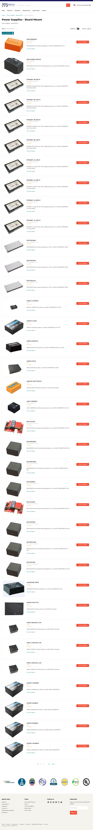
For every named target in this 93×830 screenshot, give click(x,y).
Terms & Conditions (29, 806)
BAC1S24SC (31, 502)
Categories (17, 10)
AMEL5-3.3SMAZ (32, 301)
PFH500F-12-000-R (33, 180)
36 (49, 764)
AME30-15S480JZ (33, 743)
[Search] (68, 5)
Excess (26, 804)
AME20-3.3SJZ (32, 321)
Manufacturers (26, 10)
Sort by (4, 28)
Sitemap (46, 824)
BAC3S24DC (31, 522)
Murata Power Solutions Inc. (32, 423)
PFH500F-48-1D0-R (33, 100)
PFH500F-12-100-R (33, 160)
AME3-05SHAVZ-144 (34, 623)
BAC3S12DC (31, 562)
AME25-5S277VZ (33, 603)
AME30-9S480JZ (32, 723)
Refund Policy (28, 808)
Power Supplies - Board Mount (15, 15)
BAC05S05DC (31, 442)
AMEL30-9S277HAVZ (34, 381)
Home (3, 10)
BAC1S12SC (31, 422)
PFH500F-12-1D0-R (33, 220)
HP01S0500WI (32, 39)
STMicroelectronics (31, 61)
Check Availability (82, 42)
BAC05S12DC (31, 542)
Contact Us (4, 808)
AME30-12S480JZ (33, 683)
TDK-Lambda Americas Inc (32, 81)
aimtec (28, 302)
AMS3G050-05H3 (33, 582)
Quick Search (36, 10)
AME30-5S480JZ (32, 703)
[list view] (90, 29)
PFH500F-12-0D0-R (33, 200)
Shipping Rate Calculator (8, 810)
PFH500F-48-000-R (33, 80)
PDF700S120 (31, 281)
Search (3, 824)
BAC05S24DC (31, 462)
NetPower (29, 584)
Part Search (4, 812)
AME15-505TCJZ (32, 341)
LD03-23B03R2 (32, 401)
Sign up (73, 813)
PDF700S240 (31, 261)
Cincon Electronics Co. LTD (32, 242)
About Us (9, 10)
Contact (44, 10)
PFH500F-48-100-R (33, 140)
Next (53, 764)
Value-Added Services (30, 802)
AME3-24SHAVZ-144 (34, 663)
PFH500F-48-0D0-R (33, 120)
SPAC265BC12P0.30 (34, 59)
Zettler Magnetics (30, 41)
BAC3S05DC (31, 482)
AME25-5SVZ (31, 361)
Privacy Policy (28, 810)
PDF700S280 (31, 240)
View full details (31, 49)
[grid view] (88, 29)
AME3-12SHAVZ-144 (34, 643)
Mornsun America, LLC (31, 403)
